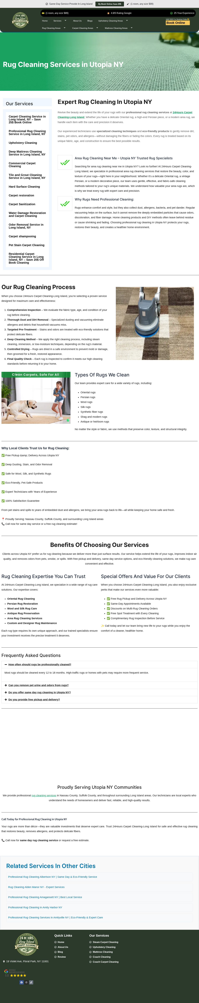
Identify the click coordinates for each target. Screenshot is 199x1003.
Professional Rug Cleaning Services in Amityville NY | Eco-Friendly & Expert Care (55, 917)
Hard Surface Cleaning (24, 186)
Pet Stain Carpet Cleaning (26, 245)
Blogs (90, 21)
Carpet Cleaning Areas (82, 28)
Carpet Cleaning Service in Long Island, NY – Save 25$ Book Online (27, 119)
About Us (77, 21)
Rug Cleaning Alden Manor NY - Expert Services (36, 887)
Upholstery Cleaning (23, 142)
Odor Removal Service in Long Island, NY (26, 226)
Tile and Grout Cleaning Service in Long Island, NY (27, 176)
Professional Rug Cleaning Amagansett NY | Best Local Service (45, 897)
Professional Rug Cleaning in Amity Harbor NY (35, 907)
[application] (62, 20)
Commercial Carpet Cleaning (22, 165)
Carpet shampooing (22, 236)
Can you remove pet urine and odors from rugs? (38, 685)
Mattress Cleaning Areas (116, 28)
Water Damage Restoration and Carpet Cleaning (27, 214)
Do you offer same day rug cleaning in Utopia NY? (39, 692)
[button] (99, 664)
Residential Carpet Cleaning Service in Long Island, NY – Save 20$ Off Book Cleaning (26, 258)
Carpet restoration (21, 195)
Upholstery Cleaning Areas (110, 21)
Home (45, 21)
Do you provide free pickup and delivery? (34, 699)
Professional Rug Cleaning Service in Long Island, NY (27, 132)
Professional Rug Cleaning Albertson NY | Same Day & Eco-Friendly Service (52, 876)
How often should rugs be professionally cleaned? (39, 664)
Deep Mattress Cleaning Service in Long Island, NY (27, 153)
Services (57, 21)
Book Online (176, 23)
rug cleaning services (44, 795)
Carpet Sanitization (22, 204)
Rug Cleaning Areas (51, 28)
